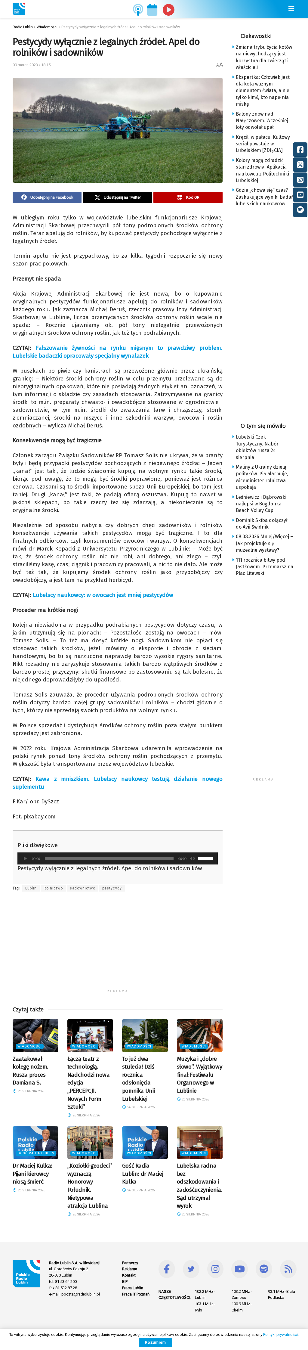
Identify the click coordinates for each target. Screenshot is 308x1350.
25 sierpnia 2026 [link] (195, 1214)
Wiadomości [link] (29, 1046)
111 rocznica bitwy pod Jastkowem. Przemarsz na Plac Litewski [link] (264, 566)
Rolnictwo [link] (53, 888)
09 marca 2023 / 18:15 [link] (32, 65)
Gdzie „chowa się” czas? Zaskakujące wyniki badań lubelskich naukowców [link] (265, 196)
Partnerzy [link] (130, 1263)
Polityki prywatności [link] (280, 1334)
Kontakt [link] (129, 1275)
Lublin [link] (31, 888)
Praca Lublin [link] (132, 1288)
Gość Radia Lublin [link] (35, 1153)
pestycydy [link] (112, 888)
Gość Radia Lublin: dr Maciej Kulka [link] (142, 1173)
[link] (19, 9)
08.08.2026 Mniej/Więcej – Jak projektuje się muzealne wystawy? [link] (264, 543)
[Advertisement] (118, 944)
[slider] (206, 857)
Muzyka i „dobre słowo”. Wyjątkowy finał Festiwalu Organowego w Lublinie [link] (199, 1074)
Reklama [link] (129, 1269)
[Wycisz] (192, 858)
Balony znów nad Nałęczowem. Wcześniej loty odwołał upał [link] (262, 120)
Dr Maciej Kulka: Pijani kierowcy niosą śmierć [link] (32, 1173)
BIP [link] (125, 1281)
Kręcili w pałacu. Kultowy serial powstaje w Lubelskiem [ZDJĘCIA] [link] (263, 144)
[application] (117, 858)
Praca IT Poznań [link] (135, 1294)
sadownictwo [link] (82, 888)
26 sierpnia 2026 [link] (31, 1091)
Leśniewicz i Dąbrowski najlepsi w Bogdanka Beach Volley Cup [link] (261, 504)
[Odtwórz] (25, 858)
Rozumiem (155, 1342)
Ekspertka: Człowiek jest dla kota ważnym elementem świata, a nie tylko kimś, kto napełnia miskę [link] (263, 90)
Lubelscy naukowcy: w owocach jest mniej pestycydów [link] (103, 594)
